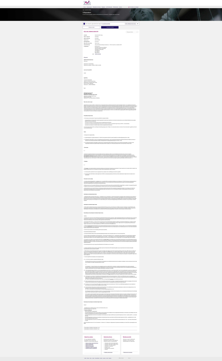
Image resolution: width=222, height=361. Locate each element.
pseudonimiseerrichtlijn (106, 23)
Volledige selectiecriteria (108, 352)
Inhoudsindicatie (87, 44)
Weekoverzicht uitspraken (128, 352)
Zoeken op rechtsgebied (90, 346)
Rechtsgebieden (87, 41)
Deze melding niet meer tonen (131, 23)
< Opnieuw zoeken (91, 27)
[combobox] (132, 32)
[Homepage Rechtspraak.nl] (87, 2)
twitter (131, 358)
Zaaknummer (86, 39)
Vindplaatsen (86, 46)
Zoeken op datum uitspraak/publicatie (92, 343)
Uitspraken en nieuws (88, 9)
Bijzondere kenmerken (88, 43)
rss (124, 358)
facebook (133, 358)
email (126, 358)
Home (83, 9)
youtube (137, 358)
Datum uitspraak (87, 36)
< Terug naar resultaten (110, 27)
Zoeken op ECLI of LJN (89, 345)
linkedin (136, 358)
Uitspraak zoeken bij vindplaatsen (91, 348)
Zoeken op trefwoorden (89, 344)
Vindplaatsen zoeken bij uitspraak (91, 347)
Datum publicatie (87, 38)
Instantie (85, 35)
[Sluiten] (138, 24)
